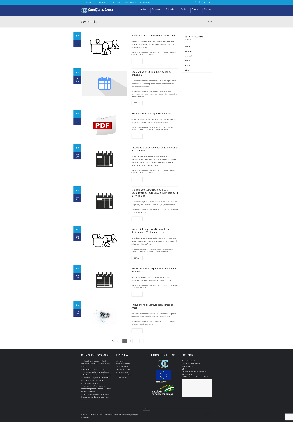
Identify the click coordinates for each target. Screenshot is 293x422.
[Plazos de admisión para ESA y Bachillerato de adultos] (104, 280)
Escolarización (155, 52)
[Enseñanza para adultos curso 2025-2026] (104, 47)
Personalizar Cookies (123, 369)
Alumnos (207, 9)
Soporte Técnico (121, 377)
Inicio (144, 9)
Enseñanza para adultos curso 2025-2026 (154, 35)
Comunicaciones (165, 91)
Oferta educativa (101, 2)
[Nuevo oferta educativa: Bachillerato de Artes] (104, 316)
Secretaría (156, 9)
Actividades (170, 9)
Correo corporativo (122, 372)
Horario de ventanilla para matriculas (151, 113)
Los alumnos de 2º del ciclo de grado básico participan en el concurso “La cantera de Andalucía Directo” (96, 388)
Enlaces (195, 9)
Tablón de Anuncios (146, 54)
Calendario (154, 91)
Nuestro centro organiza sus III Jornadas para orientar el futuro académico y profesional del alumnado (95, 380)
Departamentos (145, 2)
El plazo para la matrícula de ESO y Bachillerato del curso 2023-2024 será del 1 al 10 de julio (155, 193)
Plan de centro (115, 2)
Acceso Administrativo (123, 375)
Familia (183, 9)
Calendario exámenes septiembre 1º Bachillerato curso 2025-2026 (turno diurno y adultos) (95, 363)
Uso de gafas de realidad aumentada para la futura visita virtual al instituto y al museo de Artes (95, 397)
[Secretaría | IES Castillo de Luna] (97, 10)
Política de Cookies (122, 366)
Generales (173, 52)
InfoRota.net (85, 417)
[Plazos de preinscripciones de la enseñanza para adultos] (104, 159)
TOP (146, 408)
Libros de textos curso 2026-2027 (94, 369)
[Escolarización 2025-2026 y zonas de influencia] (104, 83)
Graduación (163, 94)
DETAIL (136, 61)
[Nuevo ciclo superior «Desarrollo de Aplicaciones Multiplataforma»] (104, 240)
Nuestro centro (88, 2)
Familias (165, 52)
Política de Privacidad (123, 364)
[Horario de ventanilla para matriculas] (104, 125)
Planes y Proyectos (130, 2)
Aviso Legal (119, 361)
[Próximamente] (199, 2)
